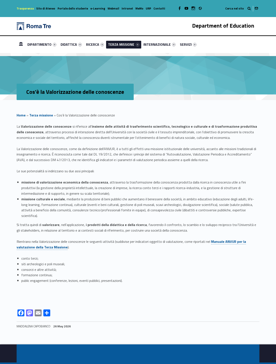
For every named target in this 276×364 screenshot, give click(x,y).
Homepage (21, 44)
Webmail (113, 8)
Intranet (127, 8)
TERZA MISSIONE (121, 44)
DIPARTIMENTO (39, 44)
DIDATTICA (69, 44)
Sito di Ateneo (45, 8)
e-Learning (97, 8)
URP (148, 8)
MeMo (139, 8)
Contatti (159, 8)
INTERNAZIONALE (157, 44)
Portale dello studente (73, 8)
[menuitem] (21, 44)
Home (21, 115)
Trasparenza (25, 8)
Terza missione (41, 115)
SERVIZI (186, 44)
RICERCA (92, 44)
